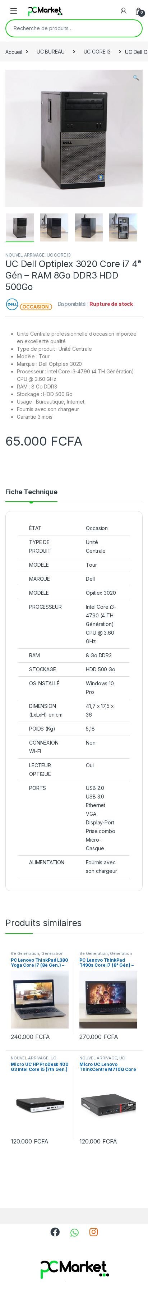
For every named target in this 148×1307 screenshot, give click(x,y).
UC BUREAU (51, 52)
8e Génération (25, 953)
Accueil (13, 52)
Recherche (132, 28)
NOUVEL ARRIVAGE (25, 255)
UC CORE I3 (97, 52)
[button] (136, 77)
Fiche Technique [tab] (31, 492)
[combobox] (64, 28)
